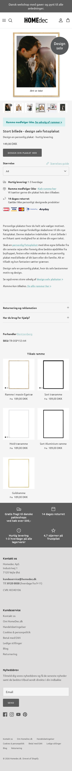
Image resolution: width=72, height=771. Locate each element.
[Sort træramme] (53, 374)
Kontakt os (9, 615)
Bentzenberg (24, 334)
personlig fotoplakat (25, 245)
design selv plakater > (50, 279)
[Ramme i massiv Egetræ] (19, 374)
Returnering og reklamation (20, 307)
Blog (5, 648)
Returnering (10, 654)
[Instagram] (12, 714)
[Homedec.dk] (36, 20)
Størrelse (8, 163)
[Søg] (12, 20)
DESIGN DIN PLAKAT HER (22, 152)
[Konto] (60, 20)
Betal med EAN (11, 637)
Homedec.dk (15, 758)
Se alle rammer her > (39, 286)
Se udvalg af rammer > (48, 122)
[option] (36, 64)
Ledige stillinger (12, 643)
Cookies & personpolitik (16, 632)
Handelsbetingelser (14, 626)
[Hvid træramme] (19, 424)
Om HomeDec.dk (13, 621)
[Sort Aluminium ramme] (53, 424)
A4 (7, 171)
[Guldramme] (19, 473)
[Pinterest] (25, 714)
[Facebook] (5, 714)
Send (11, 702)
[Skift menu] (4, 20)
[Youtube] (18, 714)
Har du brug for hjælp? (16, 317)
